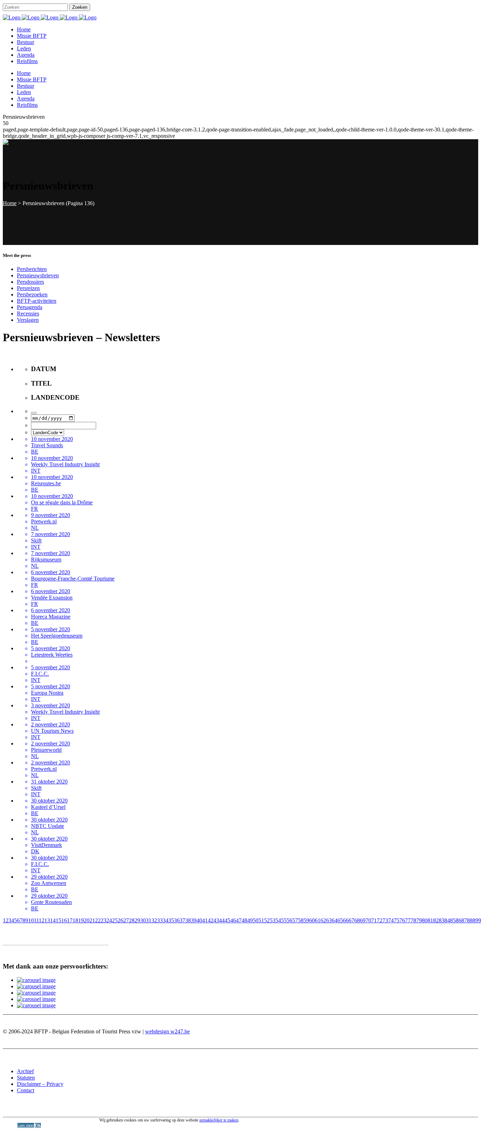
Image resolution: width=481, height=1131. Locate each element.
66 (346, 920)
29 (137, 920)
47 (239, 920)
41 (205, 920)
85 (453, 920)
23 (103, 920)
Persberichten (32, 269)
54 (278, 920)
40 (199, 920)
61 (317, 920)
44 (222, 920)
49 (250, 920)
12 (41, 920)
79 (419, 920)
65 (340, 920)
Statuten (26, 1078)
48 (244, 920)
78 (413, 920)
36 (177, 920)
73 (385, 920)
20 (86, 920)
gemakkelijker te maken (218, 1120)
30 (143, 920)
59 (306, 920)
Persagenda (29, 307)
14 (53, 920)
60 (312, 920)
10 (31, 920)
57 (295, 920)
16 (64, 920)
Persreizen (28, 288)
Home (10, 203)
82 (436, 920)
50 (255, 920)
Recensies (28, 313)
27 (126, 920)
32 (154, 920)
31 (148, 920)
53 (272, 920)
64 (334, 920)
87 (464, 920)
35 (171, 920)
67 (351, 920)
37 (182, 920)
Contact (25, 1090)
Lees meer (25, 1125)
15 (58, 920)
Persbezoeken (32, 294)
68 (357, 920)
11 (36, 920)
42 (210, 920)
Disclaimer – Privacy (40, 1084)
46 (233, 920)
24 (109, 920)
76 (402, 920)
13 (47, 920)
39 (193, 920)
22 (98, 920)
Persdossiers (30, 282)
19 (81, 920)
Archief (25, 1071)
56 (289, 920)
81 (430, 920)
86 (458, 920)
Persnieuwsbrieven (38, 275)
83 (441, 920)
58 (301, 920)
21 (92, 920)
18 (75, 920)
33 (160, 920)
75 (396, 920)
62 (323, 920)
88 (470, 920)
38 (188, 920)
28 (132, 920)
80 (424, 920)
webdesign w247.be (167, 1031)
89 (475, 920)
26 (120, 920)
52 (267, 920)
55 (284, 920)
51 (261, 920)
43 (216, 920)
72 (379, 920)
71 (374, 920)
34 (165, 920)
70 (368, 920)
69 (363, 920)
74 (391, 920)
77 (408, 920)
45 (227, 920)
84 (447, 920)
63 (329, 920)
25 (115, 920)
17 (70, 920)
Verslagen (28, 320)
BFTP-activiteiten (36, 301)
